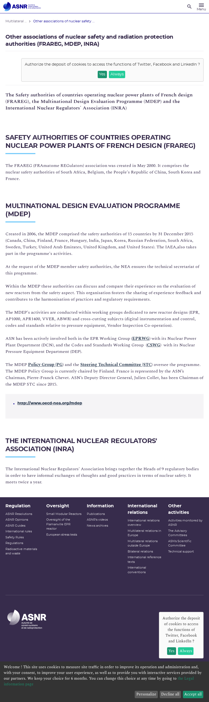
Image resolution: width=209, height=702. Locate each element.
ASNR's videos (97, 519)
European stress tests (61, 534)
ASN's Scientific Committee (179, 543)
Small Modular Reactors (63, 513)
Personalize (146, 694)
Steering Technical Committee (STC (116, 364)
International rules (18, 531)
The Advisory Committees (177, 533)
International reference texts (144, 559)
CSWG (153, 345)
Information (100, 506)
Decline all (170, 694)
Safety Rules (14, 537)
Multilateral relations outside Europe (143, 543)
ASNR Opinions (16, 519)
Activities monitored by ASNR (185, 523)
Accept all (193, 694)
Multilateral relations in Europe (144, 533)
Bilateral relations (140, 551)
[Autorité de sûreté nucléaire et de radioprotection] (22, 6)
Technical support (181, 551)
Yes (102, 74)
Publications (96, 513)
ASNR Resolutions (18, 513)
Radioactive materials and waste (21, 551)
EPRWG (140, 338)
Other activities (178, 509)
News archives (97, 525)
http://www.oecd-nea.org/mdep (49, 403)
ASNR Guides (15, 525)
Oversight (57, 506)
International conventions (137, 570)
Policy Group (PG (45, 364)
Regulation (17, 506)
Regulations (14, 543)
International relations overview (143, 523)
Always (117, 74)
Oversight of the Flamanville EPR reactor (58, 524)
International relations (142, 509)
